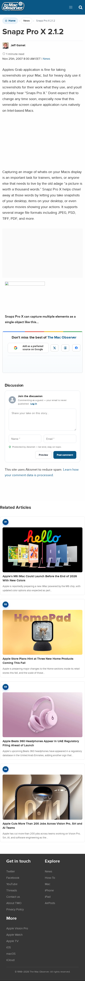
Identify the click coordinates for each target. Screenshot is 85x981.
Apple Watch (14, 934)
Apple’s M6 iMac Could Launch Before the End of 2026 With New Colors (40, 578)
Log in (33, 403)
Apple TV (12, 941)
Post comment (65, 455)
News (26, 21)
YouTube (11, 884)
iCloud (10, 960)
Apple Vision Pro (17, 928)
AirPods (50, 903)
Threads (11, 890)
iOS (8, 947)
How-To (50, 877)
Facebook (12, 877)
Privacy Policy (15, 909)
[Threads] (65, 347)
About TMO (13, 903)
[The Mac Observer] (13, 7)
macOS (11, 953)
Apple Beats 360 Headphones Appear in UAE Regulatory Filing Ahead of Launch (41, 743)
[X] (54, 347)
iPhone (49, 890)
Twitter (10, 871)
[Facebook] (76, 347)
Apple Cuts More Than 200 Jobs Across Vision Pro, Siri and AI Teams (42, 825)
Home (11, 21)
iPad (48, 896)
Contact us (13, 896)
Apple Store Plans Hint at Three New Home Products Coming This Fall (38, 661)
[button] (71, 7)
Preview (43, 455)
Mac (47, 884)
